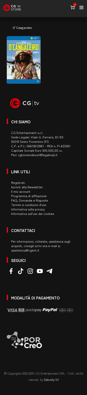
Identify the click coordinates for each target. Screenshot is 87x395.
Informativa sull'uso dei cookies (32, 213)
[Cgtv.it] (12, 7)
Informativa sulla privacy (28, 209)
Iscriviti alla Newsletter (27, 187)
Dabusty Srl (51, 379)
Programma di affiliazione (29, 196)
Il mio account (20, 191)
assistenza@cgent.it (25, 250)
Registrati (18, 182)
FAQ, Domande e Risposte (29, 200)
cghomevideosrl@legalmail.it (38, 155)
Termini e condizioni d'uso (28, 204)
